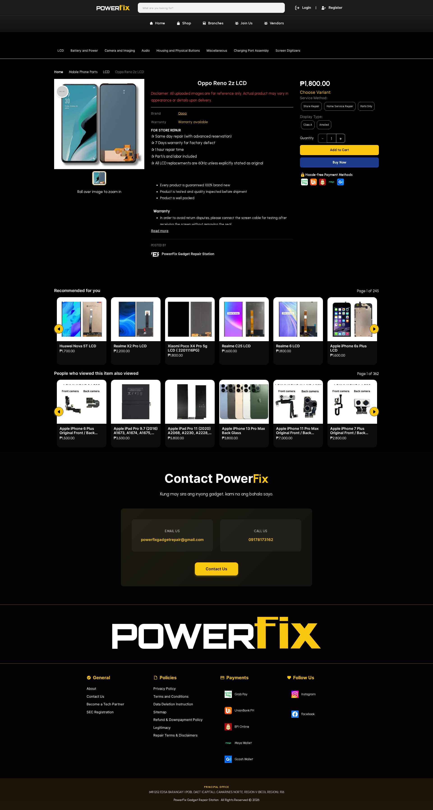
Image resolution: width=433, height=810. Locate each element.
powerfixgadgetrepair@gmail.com (172, 539)
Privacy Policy (164, 688)
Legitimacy (161, 727)
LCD (61, 50)
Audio (146, 50)
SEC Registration (100, 712)
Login (306, 7)
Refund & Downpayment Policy (178, 720)
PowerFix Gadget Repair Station (188, 254)
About (91, 688)
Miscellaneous (217, 50)
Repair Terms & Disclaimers (175, 735)
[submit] (58, 329)
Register (335, 7)
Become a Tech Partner (105, 704)
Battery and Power (84, 50)
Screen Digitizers (288, 50)
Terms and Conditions (171, 696)
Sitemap (159, 712)
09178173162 (261, 539)
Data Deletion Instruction (173, 704)
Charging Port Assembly (251, 50)
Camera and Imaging (120, 50)
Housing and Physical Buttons (178, 50)
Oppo (182, 113)
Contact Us (216, 568)
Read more (159, 231)
